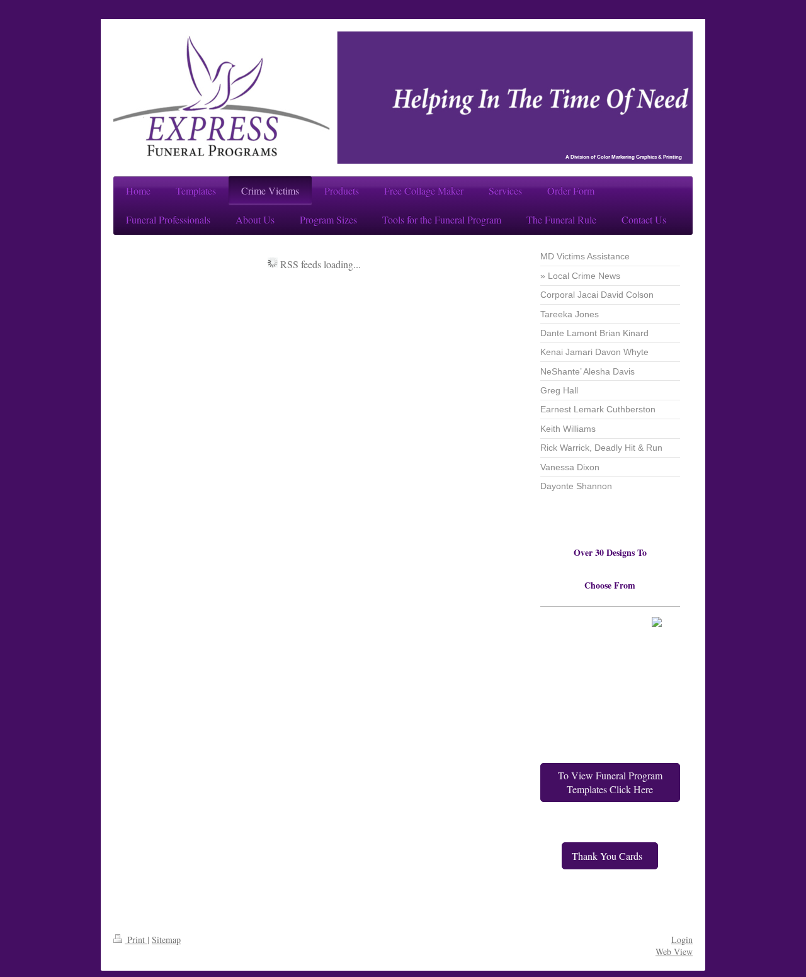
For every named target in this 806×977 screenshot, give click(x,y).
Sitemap (166, 940)
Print (136, 940)
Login (682, 940)
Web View (674, 951)
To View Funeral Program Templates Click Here (610, 782)
